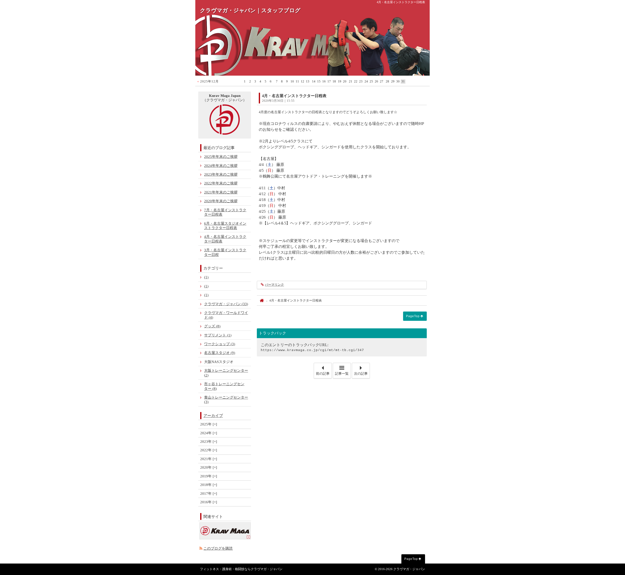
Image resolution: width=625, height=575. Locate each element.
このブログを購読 (218, 548)
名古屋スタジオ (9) (219, 353)
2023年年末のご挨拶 (221, 174)
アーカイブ (213, 416)
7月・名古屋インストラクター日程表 (225, 212)
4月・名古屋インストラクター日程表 (225, 238)
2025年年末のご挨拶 (221, 156)
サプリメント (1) (217, 335)
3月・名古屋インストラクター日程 (225, 252)
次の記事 (362, 369)
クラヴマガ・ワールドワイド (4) (226, 315)
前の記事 (324, 369)
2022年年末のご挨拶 (221, 183)
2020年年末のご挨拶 (221, 201)
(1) (206, 277)
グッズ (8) (212, 326)
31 (403, 81)
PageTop (413, 316)
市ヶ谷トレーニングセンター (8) (224, 386)
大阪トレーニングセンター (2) (226, 372)
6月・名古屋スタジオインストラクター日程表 (225, 225)
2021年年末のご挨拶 (221, 192)
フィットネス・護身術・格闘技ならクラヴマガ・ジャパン (241, 569)
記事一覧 (342, 373)
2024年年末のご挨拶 (221, 165)
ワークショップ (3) (219, 344)
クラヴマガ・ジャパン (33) (226, 304)
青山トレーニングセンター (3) (226, 399)
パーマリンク (274, 284)
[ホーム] (261, 301)
